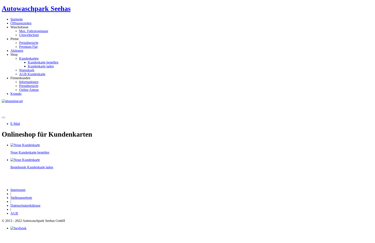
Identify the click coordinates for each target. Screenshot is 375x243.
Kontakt (15, 94)
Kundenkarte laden (41, 66)
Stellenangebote (21, 197)
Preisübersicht (28, 43)
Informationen (28, 82)
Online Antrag (29, 90)
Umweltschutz (29, 35)
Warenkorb (26, 70)
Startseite (16, 19)
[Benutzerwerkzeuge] (3, 117)
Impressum (17, 190)
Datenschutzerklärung (25, 205)
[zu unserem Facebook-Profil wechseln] (18, 228)
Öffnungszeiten (20, 23)
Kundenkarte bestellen (43, 62)
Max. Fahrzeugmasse (33, 31)
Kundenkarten (29, 58)
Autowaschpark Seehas (36, 8)
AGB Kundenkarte (32, 74)
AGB (14, 213)
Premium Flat (28, 47)
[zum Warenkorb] (12, 101)
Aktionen (16, 50)
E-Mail (15, 124)
